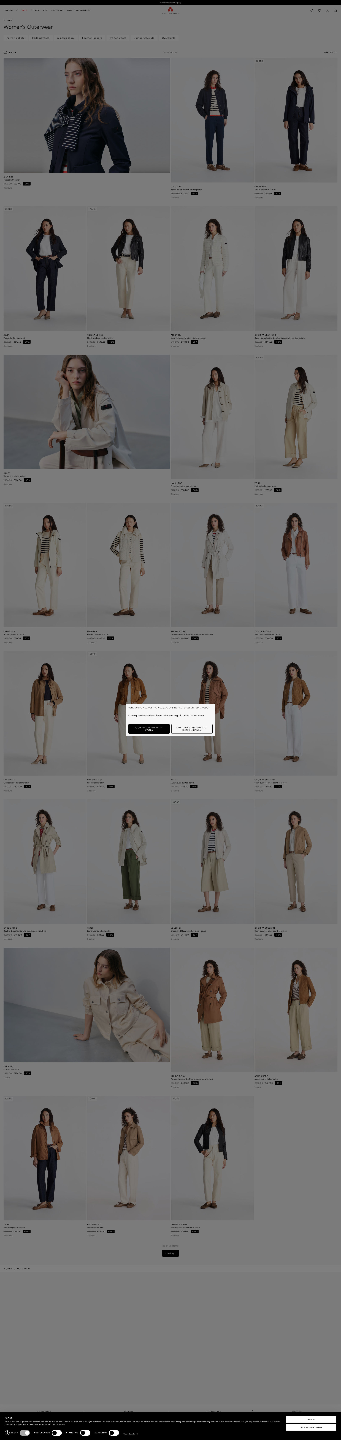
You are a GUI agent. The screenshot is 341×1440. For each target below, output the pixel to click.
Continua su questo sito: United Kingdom (192, 728)
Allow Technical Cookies (311, 1427)
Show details (129, 1434)
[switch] (57, 1433)
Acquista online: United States (148, 728)
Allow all (311, 1419)
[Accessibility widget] (7, 1433)
